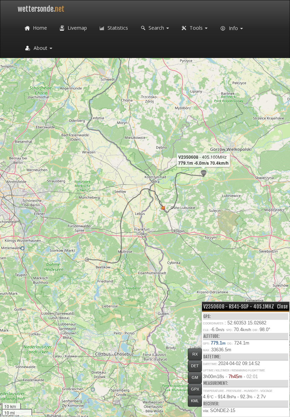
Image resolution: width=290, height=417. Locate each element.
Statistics (117, 27)
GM (195, 377)
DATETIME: (212, 356)
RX (195, 354)
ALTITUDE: (211, 336)
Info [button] (233, 28)
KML (195, 401)
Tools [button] (196, 27)
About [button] (40, 48)
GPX (195, 389)
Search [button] (156, 27)
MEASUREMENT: (215, 383)
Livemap (76, 27)
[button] (93, 389)
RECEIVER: (211, 403)
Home (39, 27)
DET (195, 366)
